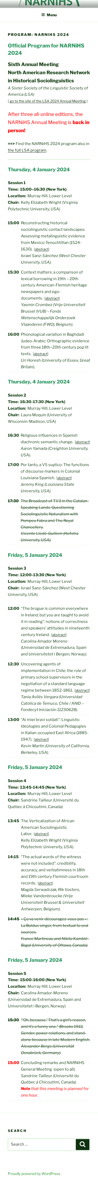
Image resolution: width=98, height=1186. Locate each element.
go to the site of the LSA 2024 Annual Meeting (48, 101)
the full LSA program (27, 150)
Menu (52, 15)
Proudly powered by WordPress (34, 1173)
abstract (41, 249)
